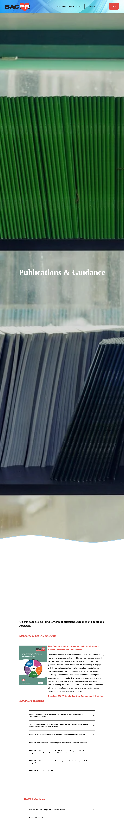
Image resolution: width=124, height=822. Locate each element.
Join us (71, 6)
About (64, 6)
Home (58, 6)
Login (114, 6)
